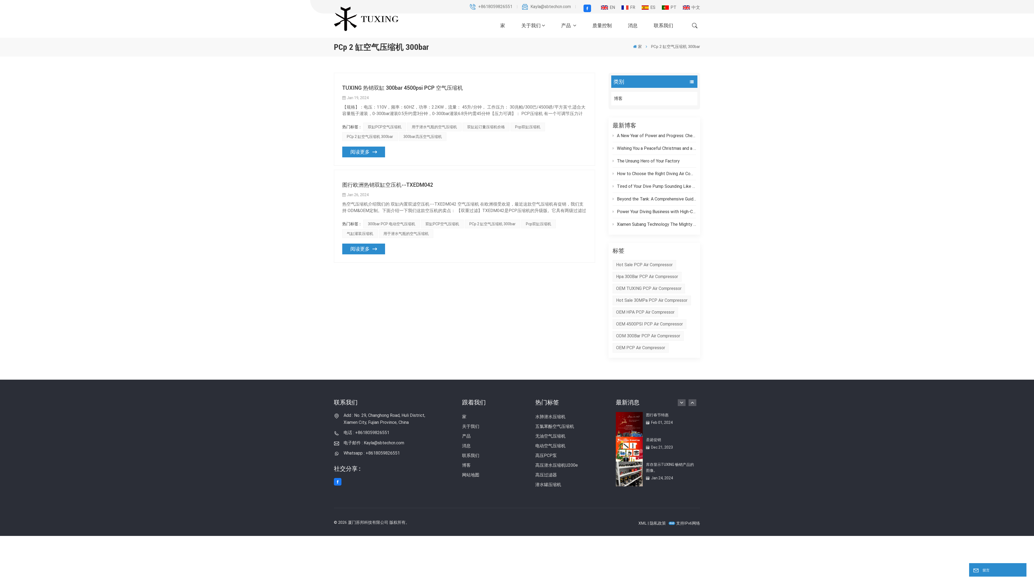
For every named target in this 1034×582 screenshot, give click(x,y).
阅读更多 (360, 152)
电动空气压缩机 (550, 445)
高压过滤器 (546, 474)
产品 (566, 25)
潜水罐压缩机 (548, 484)
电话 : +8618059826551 (366, 432)
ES (652, 7)
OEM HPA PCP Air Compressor (645, 312)
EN (612, 7)
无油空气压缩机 (550, 436)
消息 (633, 25)
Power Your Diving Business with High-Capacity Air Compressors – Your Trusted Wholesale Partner (656, 211)
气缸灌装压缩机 (360, 233)
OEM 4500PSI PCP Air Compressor (649, 324)
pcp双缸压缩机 (527, 127)
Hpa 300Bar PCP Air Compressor (647, 276)
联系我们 (663, 25)
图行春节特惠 (657, 415)
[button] (692, 402)
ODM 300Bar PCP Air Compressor (648, 335)
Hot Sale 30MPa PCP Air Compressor (651, 300)
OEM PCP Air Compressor (640, 347)
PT (673, 7)
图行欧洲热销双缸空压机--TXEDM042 (387, 185)
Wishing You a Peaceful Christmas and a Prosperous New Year (656, 148)
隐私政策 (658, 523)
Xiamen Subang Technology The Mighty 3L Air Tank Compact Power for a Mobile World (656, 224)
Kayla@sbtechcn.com (550, 6)
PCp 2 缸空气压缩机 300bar (370, 136)
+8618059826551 (495, 6)
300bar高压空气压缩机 (422, 136)
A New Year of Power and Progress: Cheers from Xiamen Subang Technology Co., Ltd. (656, 135)
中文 (695, 7)
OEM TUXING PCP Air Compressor (649, 288)
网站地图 (470, 474)
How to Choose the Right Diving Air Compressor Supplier (656, 173)
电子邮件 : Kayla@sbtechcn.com (374, 442)
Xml (642, 523)
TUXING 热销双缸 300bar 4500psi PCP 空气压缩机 (402, 88)
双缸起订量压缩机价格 (486, 127)
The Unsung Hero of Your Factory (648, 161)
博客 (618, 98)
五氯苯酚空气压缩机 (554, 426)
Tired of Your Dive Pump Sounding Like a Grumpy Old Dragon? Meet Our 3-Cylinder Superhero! (656, 186)
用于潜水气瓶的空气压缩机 (434, 127)
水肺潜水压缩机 (550, 416)
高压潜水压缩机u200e (556, 465)
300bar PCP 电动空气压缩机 (391, 224)
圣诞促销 (653, 440)
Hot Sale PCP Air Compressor (644, 264)
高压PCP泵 (546, 455)
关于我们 (531, 25)
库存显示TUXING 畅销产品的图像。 (670, 467)
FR (632, 7)
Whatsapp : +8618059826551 (372, 453)
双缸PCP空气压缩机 (384, 127)
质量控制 (602, 25)
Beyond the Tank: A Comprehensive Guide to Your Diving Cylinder (656, 199)
